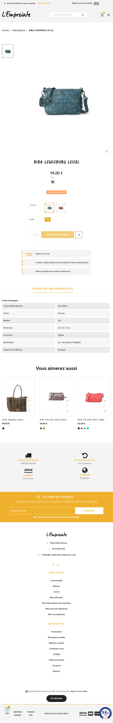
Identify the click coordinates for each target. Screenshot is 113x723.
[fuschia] (82, 428)
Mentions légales (18, 713)
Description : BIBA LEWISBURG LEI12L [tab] (53, 288)
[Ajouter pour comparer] (78, 234)
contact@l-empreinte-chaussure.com (58, 555)
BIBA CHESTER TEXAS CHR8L (91, 419)
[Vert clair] (85, 428)
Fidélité (56, 654)
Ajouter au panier (57, 234)
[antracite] (41, 428)
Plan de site (30, 713)
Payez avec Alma (56, 660)
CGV (7, 713)
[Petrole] (88, 428)
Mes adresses (56, 597)
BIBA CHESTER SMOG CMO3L (53, 419)
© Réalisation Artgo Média (56, 714)
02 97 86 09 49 (44, 3)
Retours (56, 586)
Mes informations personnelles (56, 603)
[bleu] (50, 208)
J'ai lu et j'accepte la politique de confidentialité (58, 517)
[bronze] (44, 428)
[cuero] (61, 208)
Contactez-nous (56, 649)
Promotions (56, 632)
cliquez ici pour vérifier (79, 691)
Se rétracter (56, 698)
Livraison (56, 666)
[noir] (3, 428)
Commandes (56, 580)
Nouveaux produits (56, 637)
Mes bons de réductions (57, 609)
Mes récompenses (56, 614)
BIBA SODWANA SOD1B (12, 419)
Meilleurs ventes (56, 643)
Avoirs (57, 592)
